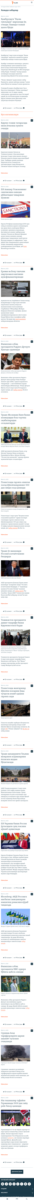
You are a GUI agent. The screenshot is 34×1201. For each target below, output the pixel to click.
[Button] (7, 108)
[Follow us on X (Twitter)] (21, 1184)
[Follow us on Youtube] (2, 1184)
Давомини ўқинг (17, 1171)
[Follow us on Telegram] (6, 1184)
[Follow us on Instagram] (14, 1184)
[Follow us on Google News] (25, 1184)
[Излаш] (26, 1199)
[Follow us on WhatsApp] (17, 1184)
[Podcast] (29, 1184)
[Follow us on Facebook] (10, 1184)
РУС (17, 1199)
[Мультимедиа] (7, 1199)
